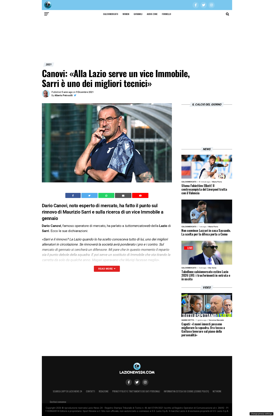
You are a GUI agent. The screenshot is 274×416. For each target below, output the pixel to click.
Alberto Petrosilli (64, 95)
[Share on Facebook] (73, 195)
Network (217, 391)
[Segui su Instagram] (145, 382)
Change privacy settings (261, 414)
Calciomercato (110, 14)
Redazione (103, 391)
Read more (105, 268)
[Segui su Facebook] (129, 382)
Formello (166, 14)
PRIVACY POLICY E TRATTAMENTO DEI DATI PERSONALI (136, 391)
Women (126, 14)
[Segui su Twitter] (137, 382)
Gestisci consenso (58, 401)
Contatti (90, 391)
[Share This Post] (106, 195)
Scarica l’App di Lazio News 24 (67, 391)
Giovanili (138, 14)
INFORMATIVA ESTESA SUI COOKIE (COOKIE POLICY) (186, 391)
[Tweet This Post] (89, 195)
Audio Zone (152, 14)
